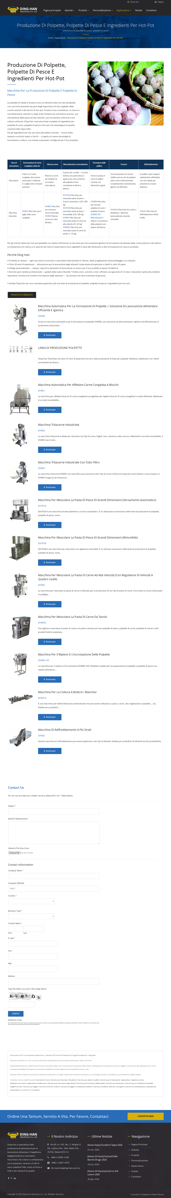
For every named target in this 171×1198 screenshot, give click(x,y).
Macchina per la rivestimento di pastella (139, 1083)
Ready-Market (158, 1195)
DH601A (114, 210)
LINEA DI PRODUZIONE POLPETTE (60, 348)
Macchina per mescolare (59, 1080)
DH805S (66, 227)
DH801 (25, 211)
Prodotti (83, 10)
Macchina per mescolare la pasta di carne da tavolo (72, 617)
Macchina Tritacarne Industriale (58, 425)
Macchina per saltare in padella (88, 1080)
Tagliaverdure (125, 1080)
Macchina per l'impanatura (115, 1083)
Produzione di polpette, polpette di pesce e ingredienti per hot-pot (95, 38)
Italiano (161, 2)
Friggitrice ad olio (16, 1086)
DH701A (66, 195)
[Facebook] (8, 1178)
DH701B (66, 208)
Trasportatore (15, 1090)
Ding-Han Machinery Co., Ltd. (35, 1194)
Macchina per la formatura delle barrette (91, 1083)
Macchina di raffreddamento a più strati (64, 730)
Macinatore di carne (43, 1080)
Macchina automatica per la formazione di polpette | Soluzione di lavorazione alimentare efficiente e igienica (98, 308)
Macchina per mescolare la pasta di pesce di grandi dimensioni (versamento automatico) (97, 500)
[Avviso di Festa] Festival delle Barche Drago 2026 (102, 1158)
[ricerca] (128, 2)
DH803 (48, 216)
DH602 (143, 211)
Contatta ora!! (146, 1116)
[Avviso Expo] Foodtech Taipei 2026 (105, 1144)
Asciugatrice (120, 1086)
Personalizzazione (102, 10)
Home (50, 38)
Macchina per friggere (30, 1086)
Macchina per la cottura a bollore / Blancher (67, 692)
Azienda (69, 10)
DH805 (66, 218)
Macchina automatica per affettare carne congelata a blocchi (78, 385)
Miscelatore (72, 1080)
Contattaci (151, 10)
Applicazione (123, 10)
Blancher (112, 1086)
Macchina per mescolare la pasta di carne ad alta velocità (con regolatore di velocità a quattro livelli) (95, 577)
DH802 (48, 207)
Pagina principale (52, 10)
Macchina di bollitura (100, 1086)
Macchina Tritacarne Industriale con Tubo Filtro (69, 462)
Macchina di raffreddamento (135, 1086)
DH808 (94, 202)
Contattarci (36, 1090)
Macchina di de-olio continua (49, 1086)
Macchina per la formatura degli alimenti (62, 1083)
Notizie (138, 10)
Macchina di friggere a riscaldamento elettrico (76, 1086)
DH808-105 (96, 215)
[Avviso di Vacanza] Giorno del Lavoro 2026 (103, 1173)
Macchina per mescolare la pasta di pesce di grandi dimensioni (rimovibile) (88, 537)
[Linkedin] (15, 1178)
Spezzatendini (151, 1086)
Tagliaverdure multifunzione (37, 1083)
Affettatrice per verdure (18, 1083)
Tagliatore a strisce (137, 1080)
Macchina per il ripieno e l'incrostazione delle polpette (74, 654)
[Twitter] (12, 1178)
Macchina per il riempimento (110, 1080)
